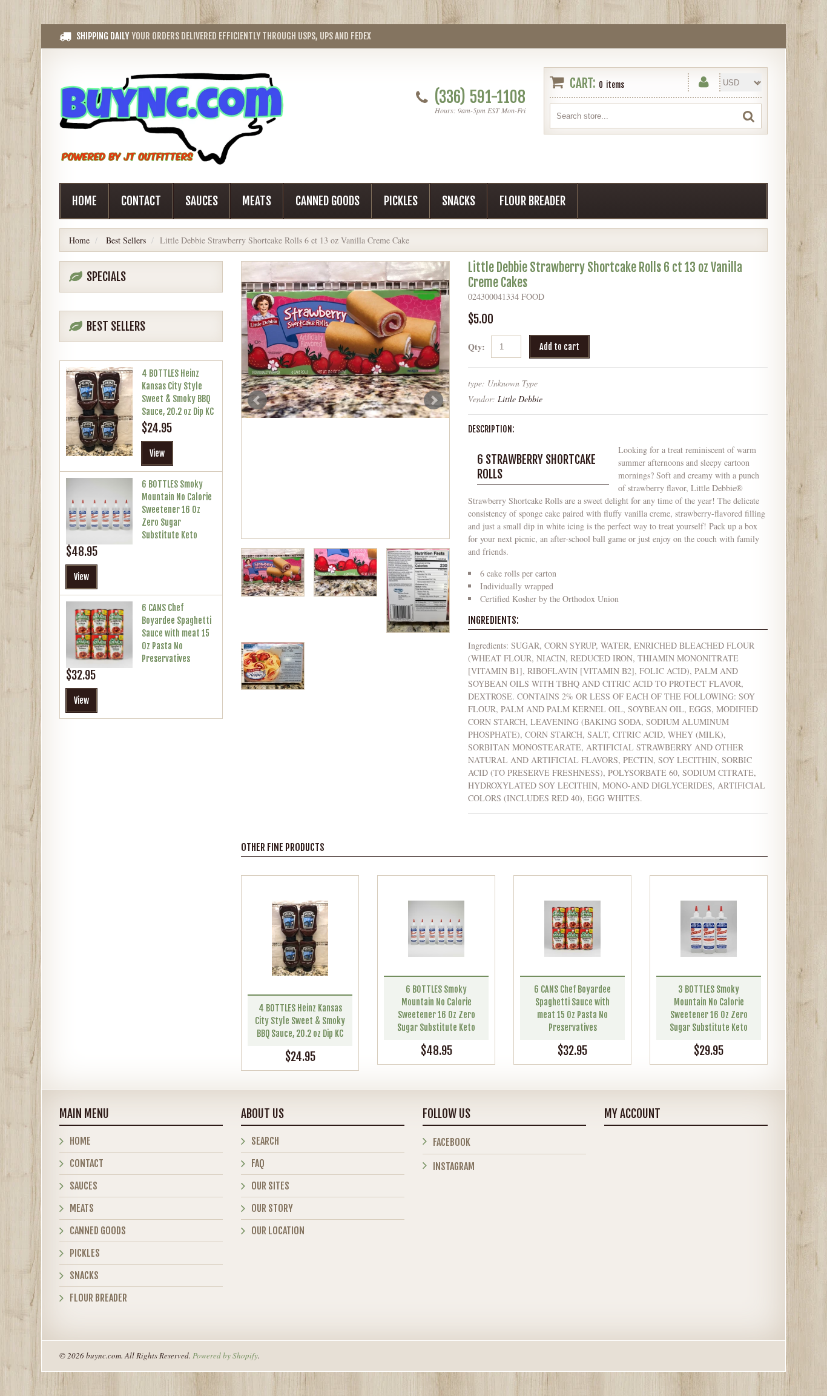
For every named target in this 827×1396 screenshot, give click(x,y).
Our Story (272, 1208)
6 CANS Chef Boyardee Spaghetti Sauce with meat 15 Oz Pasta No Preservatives (176, 633)
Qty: (476, 346)
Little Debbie (520, 399)
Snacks (458, 201)
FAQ (258, 1163)
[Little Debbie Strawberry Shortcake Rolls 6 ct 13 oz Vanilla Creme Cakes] (345, 339)
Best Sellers (126, 240)
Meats (256, 201)
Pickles (401, 201)
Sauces (201, 201)
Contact (141, 201)
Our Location (278, 1231)
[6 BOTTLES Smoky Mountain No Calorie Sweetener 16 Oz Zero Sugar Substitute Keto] (436, 929)
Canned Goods (327, 201)
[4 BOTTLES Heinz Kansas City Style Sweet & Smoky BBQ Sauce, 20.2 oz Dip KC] (300, 938)
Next (433, 400)
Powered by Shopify (225, 1355)
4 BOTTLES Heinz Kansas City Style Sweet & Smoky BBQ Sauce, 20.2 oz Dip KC (300, 1021)
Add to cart (559, 347)
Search (265, 1141)
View (157, 453)
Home (84, 201)
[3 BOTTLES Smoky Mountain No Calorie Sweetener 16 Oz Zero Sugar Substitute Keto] (708, 929)
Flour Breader (532, 201)
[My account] (704, 79)
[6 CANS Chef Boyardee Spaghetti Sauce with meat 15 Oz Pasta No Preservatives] (572, 929)
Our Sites (270, 1186)
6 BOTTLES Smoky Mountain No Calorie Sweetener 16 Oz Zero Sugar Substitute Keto (177, 509)
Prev (257, 400)
